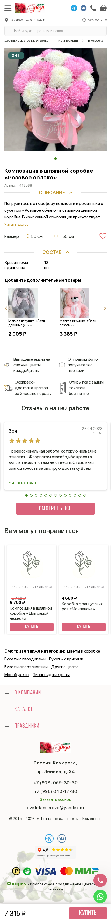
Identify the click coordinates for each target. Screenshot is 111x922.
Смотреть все (55, 509)
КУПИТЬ (31, 627)
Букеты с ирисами (66, 659)
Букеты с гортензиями (26, 666)
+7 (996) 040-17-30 (55, 791)
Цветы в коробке (83, 651)
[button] (55, 158)
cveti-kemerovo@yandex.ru (55, 807)
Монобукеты (16, 674)
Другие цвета (64, 666)
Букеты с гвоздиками (25, 659)
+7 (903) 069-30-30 (55, 782)
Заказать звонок (55, 799)
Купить (88, 913)
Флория (17, 883)
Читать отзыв (22, 482)
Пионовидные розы (51, 674)
